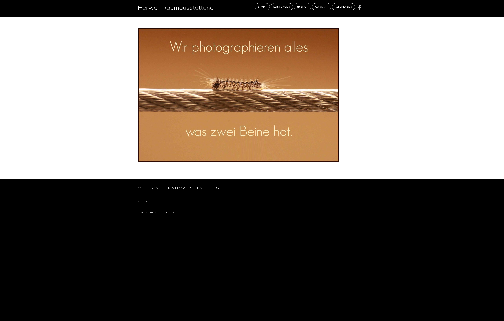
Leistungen (281, 6)
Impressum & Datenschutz (156, 212)
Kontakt (321, 6)
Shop (304, 6)
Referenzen (343, 6)
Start (262, 6)
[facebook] (359, 7)
